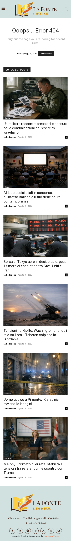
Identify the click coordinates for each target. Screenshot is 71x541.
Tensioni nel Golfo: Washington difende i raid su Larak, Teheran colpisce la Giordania (35, 335)
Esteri (6, 325)
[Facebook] (12, 531)
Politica (7, 458)
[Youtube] (59, 531)
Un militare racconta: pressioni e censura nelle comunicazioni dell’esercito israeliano (35, 128)
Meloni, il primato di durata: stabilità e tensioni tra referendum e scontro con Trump (33, 468)
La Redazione (9, 137)
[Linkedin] (20, 531)
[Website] (51, 531)
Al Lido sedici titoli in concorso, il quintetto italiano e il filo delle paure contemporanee (31, 197)
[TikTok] (36, 531)
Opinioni (8, 118)
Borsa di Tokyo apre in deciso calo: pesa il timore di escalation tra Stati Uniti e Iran (35, 266)
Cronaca (7, 393)
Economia (8, 256)
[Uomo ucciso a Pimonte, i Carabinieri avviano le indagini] (35, 374)
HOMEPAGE (46, 53)
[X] (43, 531)
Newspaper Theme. (51, 536)
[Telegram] (28, 531)
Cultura (7, 187)
